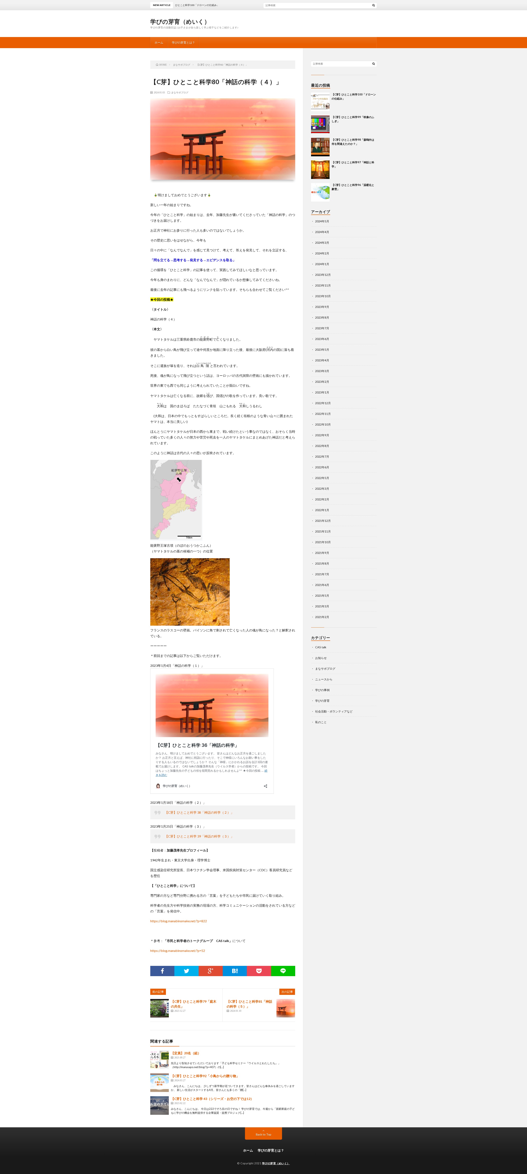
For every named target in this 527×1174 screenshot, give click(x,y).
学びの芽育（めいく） (180, 21)
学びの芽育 (322, 700)
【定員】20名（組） (186, 1053)
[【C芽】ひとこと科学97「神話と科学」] (320, 169)
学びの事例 (322, 690)
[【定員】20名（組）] (159, 1060)
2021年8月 (322, 563)
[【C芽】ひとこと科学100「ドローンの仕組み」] (320, 102)
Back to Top (263, 1134)
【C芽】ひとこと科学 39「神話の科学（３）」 (199, 836)
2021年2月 (322, 617)
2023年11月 (323, 285)
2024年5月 (322, 221)
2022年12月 (323, 403)
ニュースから (323, 679)
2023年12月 (323, 274)
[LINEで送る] (283, 971)
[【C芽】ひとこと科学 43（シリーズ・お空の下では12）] (159, 1105)
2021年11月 (323, 531)
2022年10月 (323, 424)
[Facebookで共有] (162, 971)
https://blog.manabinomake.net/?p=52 (177, 950)
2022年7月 (322, 456)
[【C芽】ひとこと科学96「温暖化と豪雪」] (320, 192)
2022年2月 (322, 499)
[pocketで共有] (259, 971)
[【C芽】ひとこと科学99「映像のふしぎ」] (320, 124)
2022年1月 (322, 510)
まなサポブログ (179, 92)
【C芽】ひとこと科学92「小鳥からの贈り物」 (205, 1076)
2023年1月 (322, 392)
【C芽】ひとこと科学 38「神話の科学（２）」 (199, 812)
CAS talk (320, 647)
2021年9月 (322, 553)
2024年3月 (322, 242)
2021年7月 (322, 574)
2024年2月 (322, 253)
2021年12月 (323, 520)
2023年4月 (322, 360)
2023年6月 (322, 339)
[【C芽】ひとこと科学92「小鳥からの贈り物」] (159, 1082)
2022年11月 (323, 413)
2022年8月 (322, 446)
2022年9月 (322, 435)
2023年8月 (322, 317)
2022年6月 (322, 467)
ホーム (159, 42)
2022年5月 (322, 478)
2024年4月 (322, 232)
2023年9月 (322, 307)
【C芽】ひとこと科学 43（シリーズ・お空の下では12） (212, 1099)
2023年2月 (322, 381)
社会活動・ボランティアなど (334, 711)
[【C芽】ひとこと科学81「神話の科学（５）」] (285, 1008)
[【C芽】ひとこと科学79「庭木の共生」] (159, 1008)
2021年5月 (322, 595)
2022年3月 (322, 488)
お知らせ (321, 658)
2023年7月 (322, 328)
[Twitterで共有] (186, 971)
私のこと (321, 722)
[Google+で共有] (211, 971)
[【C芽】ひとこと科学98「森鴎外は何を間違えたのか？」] (320, 147)
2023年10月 (323, 296)
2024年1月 (322, 264)
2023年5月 (322, 349)
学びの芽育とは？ (183, 42)
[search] (374, 5)
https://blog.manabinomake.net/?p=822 (178, 921)
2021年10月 (323, 542)
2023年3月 (322, 371)
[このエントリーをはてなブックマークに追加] (235, 971)
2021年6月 (322, 585)
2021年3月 (322, 606)
